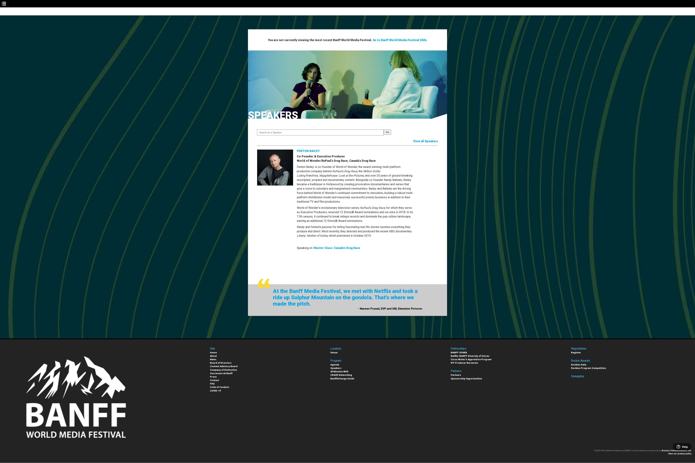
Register (576, 352)
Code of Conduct (219, 387)
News (213, 359)
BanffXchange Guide (342, 378)
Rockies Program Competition (588, 368)
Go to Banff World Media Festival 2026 (399, 40)
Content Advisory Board (223, 366)
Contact (214, 380)
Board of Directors (220, 362)
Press (213, 376)
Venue (334, 352)
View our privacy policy (679, 454)
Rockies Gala (578, 364)
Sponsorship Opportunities (466, 378)
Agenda (334, 364)
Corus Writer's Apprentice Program (471, 359)
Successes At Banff (221, 373)
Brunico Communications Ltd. (676, 450)
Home (213, 352)
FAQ (212, 383)
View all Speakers (425, 141)
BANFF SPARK (459, 352)
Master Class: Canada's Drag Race (337, 248)
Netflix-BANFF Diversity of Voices (470, 356)
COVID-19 (215, 390)
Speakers (335, 368)
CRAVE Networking (341, 375)
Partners (456, 375)
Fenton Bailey (308, 151)
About (213, 356)
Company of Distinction (223, 370)
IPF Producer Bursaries (464, 362)
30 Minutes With (339, 371)
